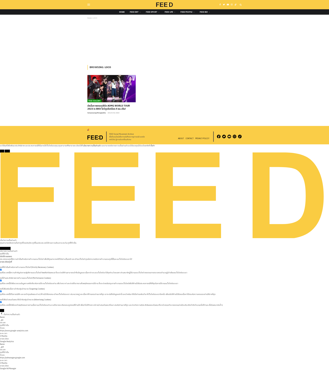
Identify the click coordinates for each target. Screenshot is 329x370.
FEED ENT (134, 12)
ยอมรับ (7, 151)
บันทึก (2, 310)
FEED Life (169, 12)
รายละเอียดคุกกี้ (6, 261)
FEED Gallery (94, 101)
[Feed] (164, 4)
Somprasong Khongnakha (96, 113)
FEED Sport (151, 12)
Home (122, 12)
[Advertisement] (164, 42)
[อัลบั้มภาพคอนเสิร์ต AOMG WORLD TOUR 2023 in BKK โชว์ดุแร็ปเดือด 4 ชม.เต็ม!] (111, 88)
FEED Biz (204, 12)
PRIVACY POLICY (202, 138)
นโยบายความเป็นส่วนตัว (92, 145)
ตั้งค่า (152, 145)
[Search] (240, 5)
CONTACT (190, 138)
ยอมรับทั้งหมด (5, 248)
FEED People (186, 12)
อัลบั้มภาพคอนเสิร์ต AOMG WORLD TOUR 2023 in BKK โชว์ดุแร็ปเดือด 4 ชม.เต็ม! (108, 107)
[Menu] (88, 5)
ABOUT (181, 138)
